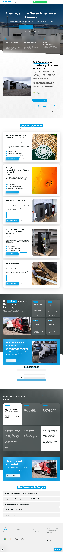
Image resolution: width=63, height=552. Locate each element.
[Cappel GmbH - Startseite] (7, 2)
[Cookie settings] (2, 549)
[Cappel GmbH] (37, 93)
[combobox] (34, 375)
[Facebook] (48, 540)
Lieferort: (20, 375)
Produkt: (20, 372)
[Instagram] (50, 540)
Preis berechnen (31, 380)
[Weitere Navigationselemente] (26, 2)
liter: (21, 377)
